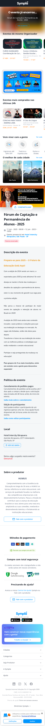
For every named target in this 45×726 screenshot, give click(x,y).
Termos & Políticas (28, 716)
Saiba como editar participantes (17, 418)
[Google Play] (27, 620)
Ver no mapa (13, 445)
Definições (12, 721)
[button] (7, 715)
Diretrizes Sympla (21, 706)
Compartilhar (24, 207)
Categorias (7, 656)
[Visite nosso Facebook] (31, 684)
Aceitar (32, 721)
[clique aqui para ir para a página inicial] (23, 3)
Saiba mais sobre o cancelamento (18, 400)
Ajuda (5, 675)
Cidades (6, 650)
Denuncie (8, 459)
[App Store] (15, 620)
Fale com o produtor (24, 519)
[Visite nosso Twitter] (25, 684)
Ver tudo (39, 137)
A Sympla (7, 669)
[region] (22, 718)
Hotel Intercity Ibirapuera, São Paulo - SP (22, 235)
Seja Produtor (9, 662)
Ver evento (22, 26)
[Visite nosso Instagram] (19, 684)
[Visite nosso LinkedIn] (13, 684)
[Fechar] (42, 713)
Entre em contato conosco (28, 700)
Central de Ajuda (24, 590)
